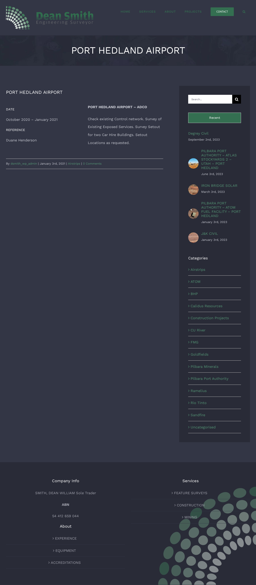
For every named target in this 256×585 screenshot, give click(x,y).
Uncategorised (203, 427)
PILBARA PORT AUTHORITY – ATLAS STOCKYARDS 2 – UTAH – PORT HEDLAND (219, 159)
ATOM (195, 281)
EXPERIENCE (66, 538)
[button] (244, 11)
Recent (214, 118)
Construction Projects (210, 318)
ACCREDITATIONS (66, 562)
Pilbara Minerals (204, 366)
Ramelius (199, 391)
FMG (194, 342)
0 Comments (92, 163)
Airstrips (74, 163)
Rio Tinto (199, 403)
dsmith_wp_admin (24, 163)
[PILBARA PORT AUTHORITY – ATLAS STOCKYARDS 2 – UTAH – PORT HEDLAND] (193, 162)
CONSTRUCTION (191, 505)
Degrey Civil (198, 133)
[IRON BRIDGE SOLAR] (193, 188)
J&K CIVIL (209, 233)
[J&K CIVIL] (193, 236)
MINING (190, 517)
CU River (198, 330)
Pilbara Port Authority (209, 378)
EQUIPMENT (65, 550)
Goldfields (199, 354)
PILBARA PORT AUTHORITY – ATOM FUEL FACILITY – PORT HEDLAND (221, 209)
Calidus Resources (206, 306)
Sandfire (198, 415)
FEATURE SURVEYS (190, 493)
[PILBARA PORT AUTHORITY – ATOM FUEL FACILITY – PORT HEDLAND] (193, 212)
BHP (194, 294)
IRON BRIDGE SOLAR (219, 185)
